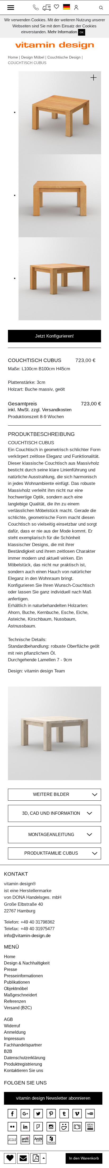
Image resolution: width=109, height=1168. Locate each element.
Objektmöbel (16, 988)
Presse (10, 969)
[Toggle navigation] (10, 7)
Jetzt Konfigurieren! (54, 336)
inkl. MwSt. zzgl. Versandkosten (39, 409)
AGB (8, 1019)
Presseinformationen (23, 976)
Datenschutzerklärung (24, 1057)
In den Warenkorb (84, 1158)
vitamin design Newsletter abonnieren (53, 1098)
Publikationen (17, 982)
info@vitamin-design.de (27, 935)
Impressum (14, 1038)
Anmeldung (15, 1032)
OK (82, 32)
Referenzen (15, 1001)
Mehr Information (62, 32)
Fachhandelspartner (23, 1045)
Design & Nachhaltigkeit (26, 963)
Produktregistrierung (23, 1064)
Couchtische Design (64, 57)
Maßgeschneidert (20, 995)
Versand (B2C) (18, 1007)
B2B (8, 1051)
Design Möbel (32, 57)
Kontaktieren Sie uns (23, 1070)
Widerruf (12, 1026)
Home (13, 57)
